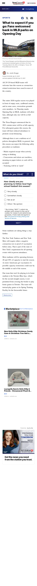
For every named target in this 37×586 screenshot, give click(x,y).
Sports (6, 18)
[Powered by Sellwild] (30, 428)
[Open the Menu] (3, 3)
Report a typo (7, 295)
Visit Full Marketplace (26, 309)
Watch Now (31, 3)
